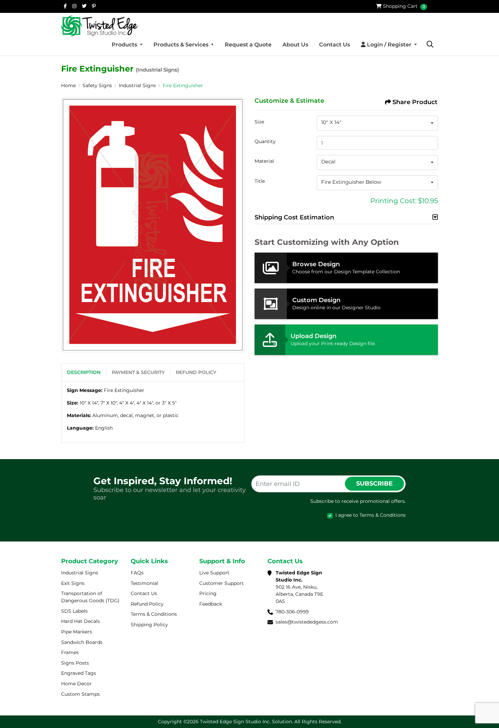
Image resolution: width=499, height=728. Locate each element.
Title (260, 181)
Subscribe (374, 483)
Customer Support (221, 583)
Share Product (415, 102)
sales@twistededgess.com (307, 622)
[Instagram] (74, 6)
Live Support (214, 573)
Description (83, 372)
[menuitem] (127, 44)
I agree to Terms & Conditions (370, 515)
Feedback (210, 604)
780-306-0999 (292, 612)
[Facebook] (65, 6)
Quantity (265, 141)
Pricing (208, 593)
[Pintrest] (93, 6)
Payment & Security (138, 372)
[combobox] (377, 123)
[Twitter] (84, 6)
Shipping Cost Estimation (294, 217)
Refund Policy (196, 372)
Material (264, 161)
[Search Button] (430, 44)
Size (259, 122)
